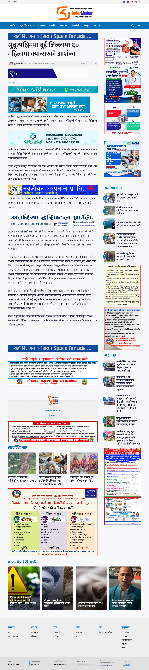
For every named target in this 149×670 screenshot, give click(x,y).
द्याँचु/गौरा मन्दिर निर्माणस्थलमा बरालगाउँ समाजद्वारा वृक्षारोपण (126, 421)
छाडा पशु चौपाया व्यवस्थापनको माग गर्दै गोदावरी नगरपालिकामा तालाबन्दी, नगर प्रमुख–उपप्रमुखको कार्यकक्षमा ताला (126, 403)
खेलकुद (86, 25)
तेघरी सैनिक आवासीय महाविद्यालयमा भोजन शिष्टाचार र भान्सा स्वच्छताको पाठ (126, 366)
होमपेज (12, 25)
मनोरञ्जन (63, 25)
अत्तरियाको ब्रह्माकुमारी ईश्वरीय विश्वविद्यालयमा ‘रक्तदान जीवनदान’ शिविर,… (52, 481)
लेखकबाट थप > (53, 415)
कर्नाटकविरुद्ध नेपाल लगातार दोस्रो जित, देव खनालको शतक (125, 257)
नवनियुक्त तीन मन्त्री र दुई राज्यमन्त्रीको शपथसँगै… (81, 479)
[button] (132, 25)
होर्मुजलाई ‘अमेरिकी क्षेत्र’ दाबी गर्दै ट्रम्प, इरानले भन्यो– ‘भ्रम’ (128, 223)
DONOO (126, 664)
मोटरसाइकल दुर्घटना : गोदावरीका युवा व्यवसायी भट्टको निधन (57, 603)
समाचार (42, 25)
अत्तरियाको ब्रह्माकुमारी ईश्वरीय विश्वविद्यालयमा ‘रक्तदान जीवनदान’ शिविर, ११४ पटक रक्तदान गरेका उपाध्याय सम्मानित (127, 240)
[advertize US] (53, 39)
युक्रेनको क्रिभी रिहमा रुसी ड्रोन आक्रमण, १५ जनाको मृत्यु (127, 198)
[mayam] (122, 64)
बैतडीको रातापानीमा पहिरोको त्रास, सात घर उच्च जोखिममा (127, 210)
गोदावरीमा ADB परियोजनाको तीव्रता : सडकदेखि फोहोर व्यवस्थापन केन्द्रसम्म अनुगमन (125, 383)
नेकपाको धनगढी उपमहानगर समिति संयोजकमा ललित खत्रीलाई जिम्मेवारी (123, 603)
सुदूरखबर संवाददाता (21, 63)
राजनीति (52, 25)
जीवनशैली (75, 25)
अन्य (95, 25)
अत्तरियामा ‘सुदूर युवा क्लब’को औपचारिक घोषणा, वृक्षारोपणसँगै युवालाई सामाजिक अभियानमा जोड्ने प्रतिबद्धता (128, 438)
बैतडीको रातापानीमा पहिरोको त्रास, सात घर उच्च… (22, 479)
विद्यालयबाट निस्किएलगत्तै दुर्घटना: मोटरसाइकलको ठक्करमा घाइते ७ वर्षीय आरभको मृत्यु (23, 602)
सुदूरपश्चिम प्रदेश (25, 25)
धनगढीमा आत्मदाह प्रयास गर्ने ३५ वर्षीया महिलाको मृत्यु (91, 604)
